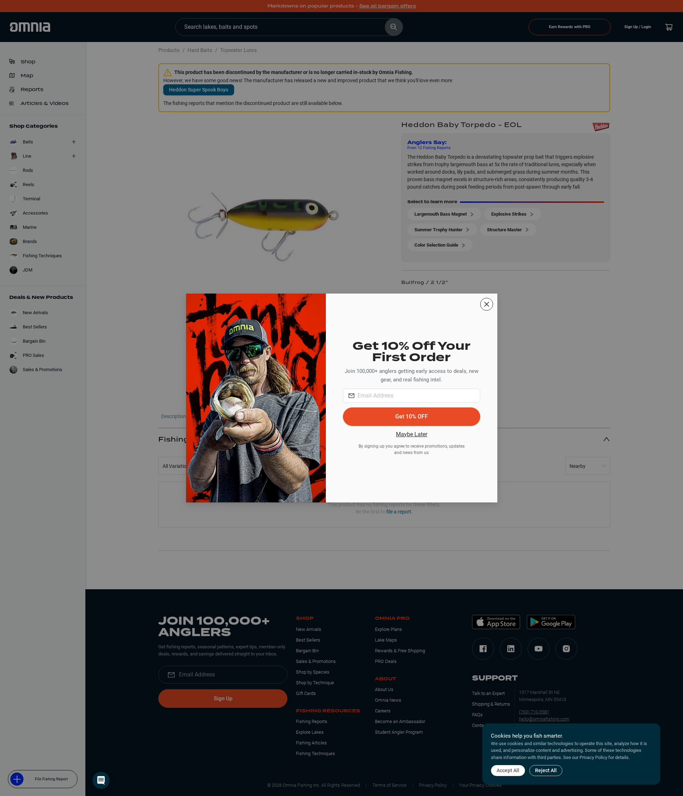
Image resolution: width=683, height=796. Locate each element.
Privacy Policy (593, 757)
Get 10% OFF (411, 416)
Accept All (508, 770)
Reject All (546, 770)
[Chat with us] (101, 780)
